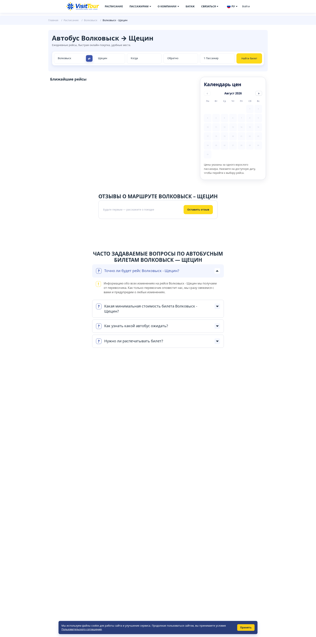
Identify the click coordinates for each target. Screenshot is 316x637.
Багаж (190, 6)
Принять (246, 627)
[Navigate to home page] (82, 6)
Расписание (114, 6)
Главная (53, 20)
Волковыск (90, 20)
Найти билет (249, 58)
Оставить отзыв (198, 209)
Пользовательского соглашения (81, 629)
